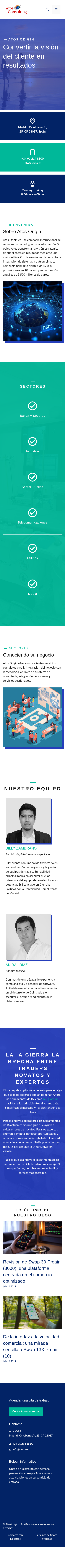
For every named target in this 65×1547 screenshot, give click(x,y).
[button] (47, 9)
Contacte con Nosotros (15, 1537)
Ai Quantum (50, 1099)
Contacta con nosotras (25, 1411)
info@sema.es (21, 1449)
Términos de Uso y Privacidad (46, 1537)
